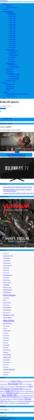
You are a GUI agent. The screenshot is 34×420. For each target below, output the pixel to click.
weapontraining (23, 403)
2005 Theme (12, 28)
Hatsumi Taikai (13, 64)
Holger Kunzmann (9, 295)
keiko (10, 391)
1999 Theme (12, 16)
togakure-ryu (13, 403)
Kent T (4, 300)
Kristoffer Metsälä (7, 302)
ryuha (25, 395)
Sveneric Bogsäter (9, 369)
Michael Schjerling (7, 323)
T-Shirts (5, 92)
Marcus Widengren (6, 312)
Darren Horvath (6, 272)
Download (15, 383)
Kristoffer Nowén (6, 305)
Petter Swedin (6, 345)
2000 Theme (12, 18)
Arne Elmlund (6, 258)
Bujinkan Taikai (10, 63)
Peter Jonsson (5, 342)
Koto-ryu (11, 59)
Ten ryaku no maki (4, 403)
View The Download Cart (16, 155)
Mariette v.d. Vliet (8, 315)
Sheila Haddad (6, 359)
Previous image (8, 118)
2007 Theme (12, 33)
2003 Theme (12, 24)
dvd (24, 384)
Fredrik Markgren (7, 290)
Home (4, 3)
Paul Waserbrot (6, 337)
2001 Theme (12, 20)
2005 (1, 381)
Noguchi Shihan (6, 330)
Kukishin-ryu (12, 53)
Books (4, 82)
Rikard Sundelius (7, 349)
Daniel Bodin (6, 267)
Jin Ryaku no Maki (14, 78)
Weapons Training (10, 80)
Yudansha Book (10, 86)
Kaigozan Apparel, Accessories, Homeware (17, 94)
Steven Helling (6, 364)
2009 (9, 381)
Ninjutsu (19, 395)
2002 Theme (12, 22)
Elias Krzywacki (7, 287)
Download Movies (7, 11)
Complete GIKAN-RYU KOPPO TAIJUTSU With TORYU (18, 193)
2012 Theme (12, 43)
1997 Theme (12, 14)
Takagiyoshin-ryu (13, 55)
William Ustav (5, 374)
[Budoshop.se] (17, 0)
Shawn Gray (7, 357)
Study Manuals (10, 88)
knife (4, 393)
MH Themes (13, 419)
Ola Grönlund (6, 335)
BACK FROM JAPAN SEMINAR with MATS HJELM (17, 187)
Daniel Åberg (6, 270)
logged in (9, 130)
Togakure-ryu (12, 61)
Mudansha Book (10, 84)
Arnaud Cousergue (8, 256)
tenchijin (22, 401)
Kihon (24, 391)
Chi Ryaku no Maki (14, 76)
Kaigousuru (27, 389)
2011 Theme (12, 41)
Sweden (15, 399)
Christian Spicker (7, 265)
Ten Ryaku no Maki (14, 74)
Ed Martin (6, 285)
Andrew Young (6, 253)
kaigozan (3, 391)
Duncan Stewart (7, 282)
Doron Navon (6, 280)
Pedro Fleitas (6, 340)
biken (23, 381)
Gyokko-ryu (12, 57)
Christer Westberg (7, 263)
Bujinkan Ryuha (10, 49)
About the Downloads (11, 7)
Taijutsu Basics (10, 73)
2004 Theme (12, 26)
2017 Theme (12, 45)
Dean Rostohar (7, 275)
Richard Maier (5, 347)
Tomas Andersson (6, 372)
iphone (9, 389)
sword (22, 399)
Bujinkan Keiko (10, 13)
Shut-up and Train (10, 96)
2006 (5, 381)
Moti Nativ (5, 328)
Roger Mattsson (7, 354)
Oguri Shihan (5, 333)
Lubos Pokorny (7, 310)
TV (4, 98)
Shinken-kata (9, 71)
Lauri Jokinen (7, 307)
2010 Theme (12, 39)
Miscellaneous (9, 69)
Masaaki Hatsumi (7, 317)
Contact (5, 9)
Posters (8, 90)
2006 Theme (12, 31)
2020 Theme (12, 47)
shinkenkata (26, 397)
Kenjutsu (18, 391)
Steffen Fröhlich (6, 362)
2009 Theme (12, 37)
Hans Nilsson (7, 292)
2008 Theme (12, 35)
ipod (18, 389)
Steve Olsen (5, 367)
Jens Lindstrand (6, 297)
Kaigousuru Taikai (14, 66)
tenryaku (29, 401)
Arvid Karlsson (6, 260)
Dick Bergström (6, 277)
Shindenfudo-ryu (13, 51)
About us (8, 5)
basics (16, 381)
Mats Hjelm (8, 320)
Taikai (6, 401)
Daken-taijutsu (29, 381)
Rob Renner (5, 352)
